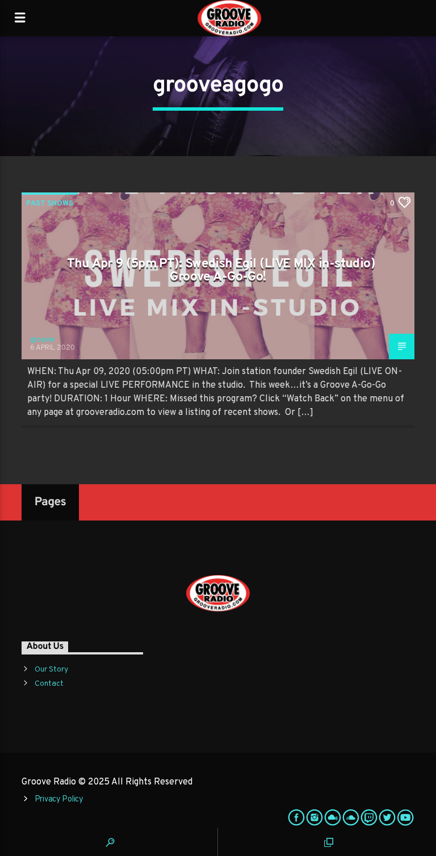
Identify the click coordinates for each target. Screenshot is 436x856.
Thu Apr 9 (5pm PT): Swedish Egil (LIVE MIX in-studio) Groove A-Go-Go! (221, 271)
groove (42, 340)
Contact (49, 684)
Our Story (51, 669)
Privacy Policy (59, 799)
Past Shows (49, 203)
